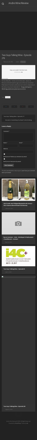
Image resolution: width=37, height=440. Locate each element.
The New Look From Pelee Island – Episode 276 (21, 80)
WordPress (18, 423)
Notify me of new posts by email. (12, 161)
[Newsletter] (20, 9)
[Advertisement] (18, 31)
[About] (16, 9)
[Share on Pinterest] (22, 107)
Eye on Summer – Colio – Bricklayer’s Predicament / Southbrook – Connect (18, 238)
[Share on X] (6, 107)
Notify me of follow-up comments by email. (15, 156)
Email (21, 142)
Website (5, 148)
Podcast (23, 62)
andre (17, 62)
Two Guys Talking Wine (6, 80)
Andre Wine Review (19, 3)
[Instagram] (13, 9)
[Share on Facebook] (14, 107)
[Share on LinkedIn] (31, 107)
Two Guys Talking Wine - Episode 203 (14, 406)
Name (5, 142)
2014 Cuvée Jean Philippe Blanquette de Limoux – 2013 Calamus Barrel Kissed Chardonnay (18, 204)
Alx (27, 423)
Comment (6, 131)
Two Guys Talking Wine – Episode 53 (14, 269)
